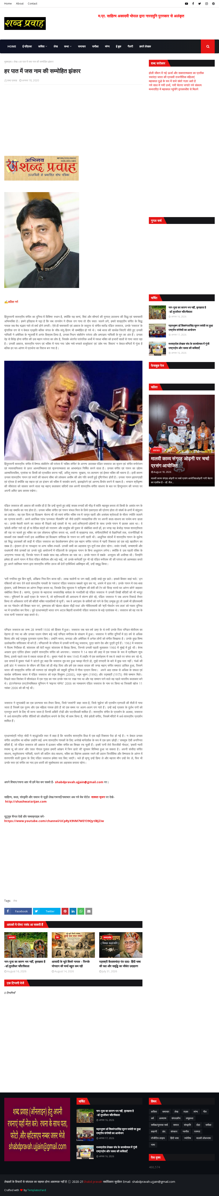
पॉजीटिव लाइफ (158, 1138)
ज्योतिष (187, 1138)
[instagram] (206, 3)
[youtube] (186, 3)
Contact (32, 3)
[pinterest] (213, 3)
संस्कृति (187, 1125)
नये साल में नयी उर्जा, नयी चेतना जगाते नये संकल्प (175, 85)
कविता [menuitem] (41, 46)
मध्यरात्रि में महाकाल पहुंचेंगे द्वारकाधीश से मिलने (173, 89)
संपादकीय (176, 1118)
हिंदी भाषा (174, 1138)
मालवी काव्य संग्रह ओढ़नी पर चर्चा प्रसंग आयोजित (180, 462)
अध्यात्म (162, 1118)
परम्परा (197, 1131)
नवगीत (186, 1131)
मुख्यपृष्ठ (8, 61)
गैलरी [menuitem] (130, 46)
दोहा (198, 1125)
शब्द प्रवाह (12, 80)
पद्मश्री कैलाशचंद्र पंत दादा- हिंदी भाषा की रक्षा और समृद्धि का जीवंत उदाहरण (120, 963)
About (20, 3)
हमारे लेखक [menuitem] (145, 46)
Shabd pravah (93, 1182)
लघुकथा (189, 1118)
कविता (154, 1111)
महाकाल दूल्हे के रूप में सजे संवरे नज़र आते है (172, 81)
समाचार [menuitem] (82, 46)
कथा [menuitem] (66, 46)
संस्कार (174, 1131)
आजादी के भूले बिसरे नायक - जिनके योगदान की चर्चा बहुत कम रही (71, 963)
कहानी (154, 1131)
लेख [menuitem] (56, 46)
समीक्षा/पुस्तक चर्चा (159, 1125)
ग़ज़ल (185, 1111)
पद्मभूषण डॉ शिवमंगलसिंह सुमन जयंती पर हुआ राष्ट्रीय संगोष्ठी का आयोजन (191, 328)
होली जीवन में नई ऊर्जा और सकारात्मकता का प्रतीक (176, 73)
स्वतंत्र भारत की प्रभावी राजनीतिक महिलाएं (172, 77)
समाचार (165, 1111)
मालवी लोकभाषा (203, 1138)
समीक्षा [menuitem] (95, 46)
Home (8, 3)
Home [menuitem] (11, 46)
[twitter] (199, 3)
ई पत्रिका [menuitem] (27, 46)
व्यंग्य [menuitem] (107, 46)
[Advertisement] (73, 119)
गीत (205, 1111)
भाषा (153, 1144)
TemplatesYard (36, 1190)
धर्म (152, 1118)
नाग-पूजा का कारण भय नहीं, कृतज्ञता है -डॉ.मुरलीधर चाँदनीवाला (24, 963)
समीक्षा (208, 1125)
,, (182, 440)
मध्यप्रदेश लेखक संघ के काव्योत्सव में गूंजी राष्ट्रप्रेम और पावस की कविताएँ (189, 346)
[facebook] (193, 3)
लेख (15, 61)
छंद (163, 1131)
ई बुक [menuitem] (118, 46)
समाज (176, 1125)
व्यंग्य (196, 1111)
